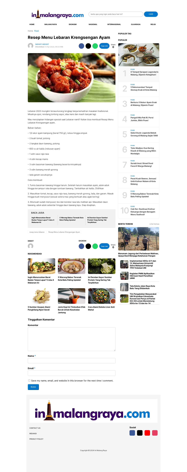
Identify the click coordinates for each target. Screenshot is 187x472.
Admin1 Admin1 (42, 44)
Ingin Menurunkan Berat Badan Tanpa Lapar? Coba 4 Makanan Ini (41, 280)
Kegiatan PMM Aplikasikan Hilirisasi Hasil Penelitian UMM (142, 275)
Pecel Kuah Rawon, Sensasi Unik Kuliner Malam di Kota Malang (143, 181)
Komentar (33, 325)
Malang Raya (50, 24)
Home (31, 24)
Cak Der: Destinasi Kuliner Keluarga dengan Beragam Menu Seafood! (143, 212)
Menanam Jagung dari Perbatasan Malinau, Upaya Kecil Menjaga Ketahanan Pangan (138, 254)
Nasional (93, 24)
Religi (153, 24)
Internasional (114, 24)
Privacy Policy (36, 439)
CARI (151, 14)
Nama (32, 356)
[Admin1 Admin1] (31, 246)
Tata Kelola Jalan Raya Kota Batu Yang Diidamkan (142, 287)
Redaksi (33, 433)
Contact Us (34, 428)
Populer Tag (124, 33)
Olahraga (135, 24)
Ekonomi (73, 24)
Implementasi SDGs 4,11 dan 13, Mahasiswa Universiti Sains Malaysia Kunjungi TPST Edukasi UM (143, 264)
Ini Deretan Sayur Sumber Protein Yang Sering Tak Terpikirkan (100, 280)
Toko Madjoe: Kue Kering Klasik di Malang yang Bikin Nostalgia (143, 151)
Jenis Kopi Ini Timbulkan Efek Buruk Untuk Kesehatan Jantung (71, 310)
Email (31, 368)
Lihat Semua (154, 224)
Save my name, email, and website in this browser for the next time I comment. (72, 380)
